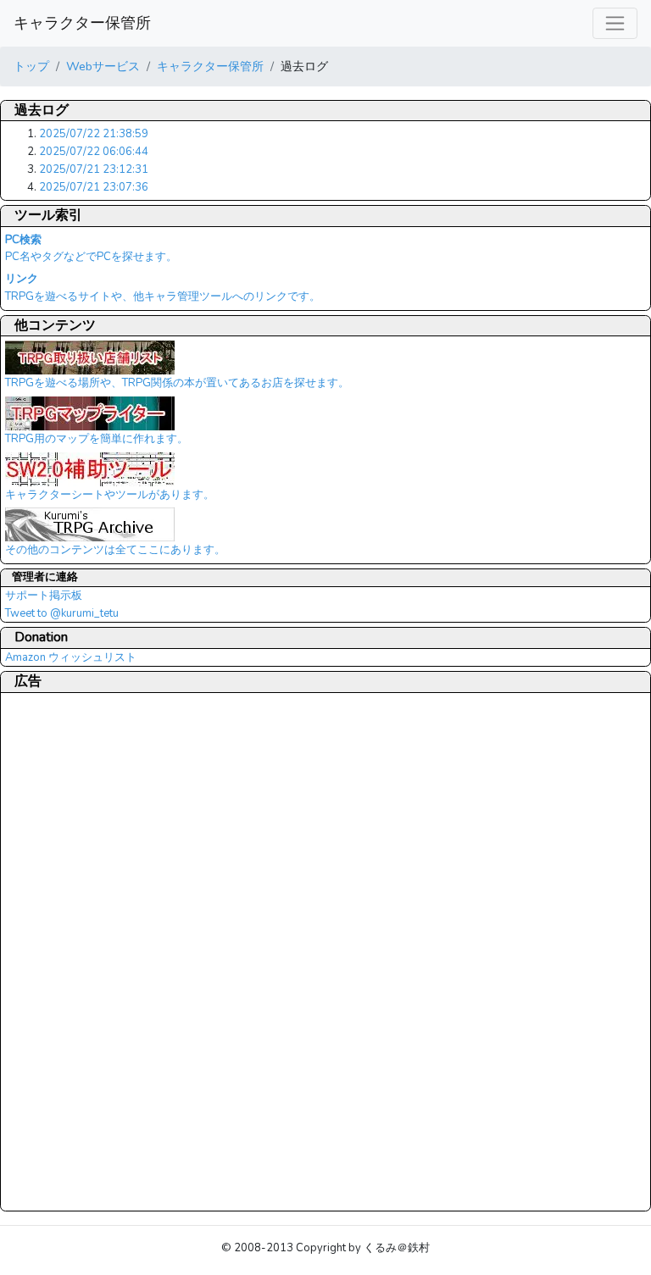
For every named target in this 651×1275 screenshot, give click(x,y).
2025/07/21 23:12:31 (93, 169)
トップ (31, 66)
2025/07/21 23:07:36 (93, 187)
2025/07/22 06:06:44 (93, 151)
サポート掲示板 (43, 595)
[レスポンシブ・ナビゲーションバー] (615, 23)
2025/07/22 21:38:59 (93, 133)
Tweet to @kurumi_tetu (62, 613)
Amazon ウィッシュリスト (70, 657)
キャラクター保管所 (82, 23)
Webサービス (103, 66)
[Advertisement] (73, 951)
